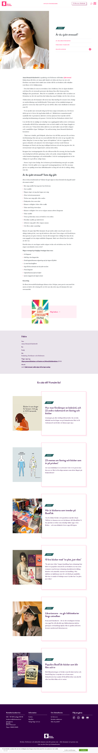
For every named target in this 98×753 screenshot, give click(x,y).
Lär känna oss (54, 717)
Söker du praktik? (55, 722)
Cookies (30, 717)
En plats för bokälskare (51, 3)
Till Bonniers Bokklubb (79, 3)
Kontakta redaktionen (56, 719)
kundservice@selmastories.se (13, 719)
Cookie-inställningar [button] (69, 750)
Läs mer (6, 750)
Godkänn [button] (83, 750)
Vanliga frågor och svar (34, 722)
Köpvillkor (31, 719)
